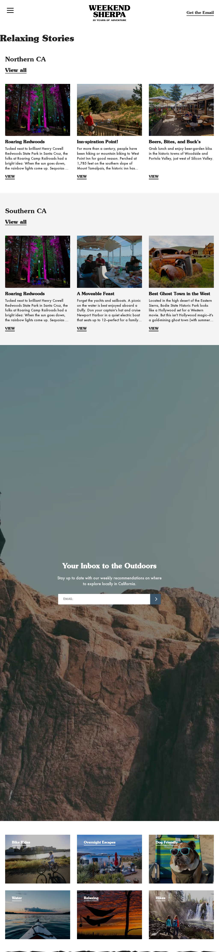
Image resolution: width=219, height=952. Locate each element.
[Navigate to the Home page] (109, 13)
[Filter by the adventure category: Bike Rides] (37, 837)
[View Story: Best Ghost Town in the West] (181, 262)
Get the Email (200, 13)
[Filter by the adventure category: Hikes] (181, 892)
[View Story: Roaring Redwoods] (37, 110)
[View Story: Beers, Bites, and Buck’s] (181, 110)
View (10, 176)
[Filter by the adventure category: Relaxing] (109, 892)
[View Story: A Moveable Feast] (109, 262)
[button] (10, 10)
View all (16, 70)
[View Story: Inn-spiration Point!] (109, 110)
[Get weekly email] (155, 599)
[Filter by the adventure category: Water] (37, 892)
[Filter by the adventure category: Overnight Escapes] (109, 837)
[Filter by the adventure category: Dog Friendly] (181, 837)
